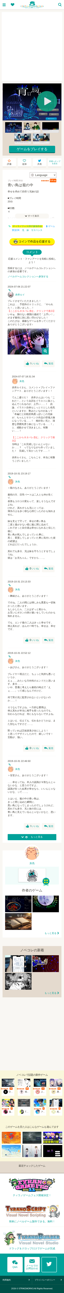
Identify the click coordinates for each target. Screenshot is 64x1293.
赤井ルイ (20, 294)
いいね (32, 363)
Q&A (15, 1263)
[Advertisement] (32, 46)
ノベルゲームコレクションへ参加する (28, 276)
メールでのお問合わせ (32, 1263)
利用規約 (7, 1280)
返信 (48, 363)
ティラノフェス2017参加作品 (27, 226)
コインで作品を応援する (35, 241)
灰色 (21, 381)
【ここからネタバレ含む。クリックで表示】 (31, 311)
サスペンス (36, 230)
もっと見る (50, 933)
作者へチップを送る (54, 162)
